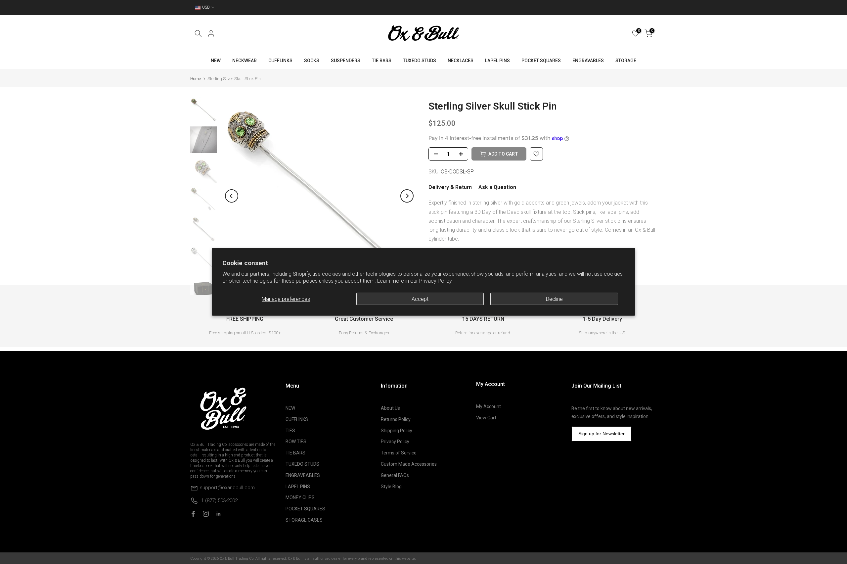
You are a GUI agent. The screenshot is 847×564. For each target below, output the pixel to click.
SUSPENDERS (345, 60)
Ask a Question (497, 187)
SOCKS (311, 60)
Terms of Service (399, 452)
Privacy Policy (435, 281)
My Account (488, 406)
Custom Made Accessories (409, 464)
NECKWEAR (244, 60)
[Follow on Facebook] (193, 514)
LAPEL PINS (497, 60)
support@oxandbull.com (227, 488)
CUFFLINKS (280, 60)
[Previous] (231, 196)
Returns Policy (396, 419)
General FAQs (395, 475)
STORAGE (625, 60)
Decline (554, 299)
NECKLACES (460, 60)
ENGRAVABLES (588, 60)
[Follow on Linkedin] (218, 514)
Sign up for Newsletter (601, 433)
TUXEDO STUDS (419, 60)
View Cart (486, 417)
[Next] (407, 196)
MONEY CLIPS (300, 497)
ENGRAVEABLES (303, 475)
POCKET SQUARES (541, 60)
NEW (216, 60)
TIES (290, 430)
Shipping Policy (396, 430)
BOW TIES (296, 441)
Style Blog (391, 486)
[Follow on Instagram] (206, 514)
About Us (390, 408)
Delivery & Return (450, 187)
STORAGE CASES (304, 520)
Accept (420, 299)
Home (195, 78)
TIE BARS (381, 60)
